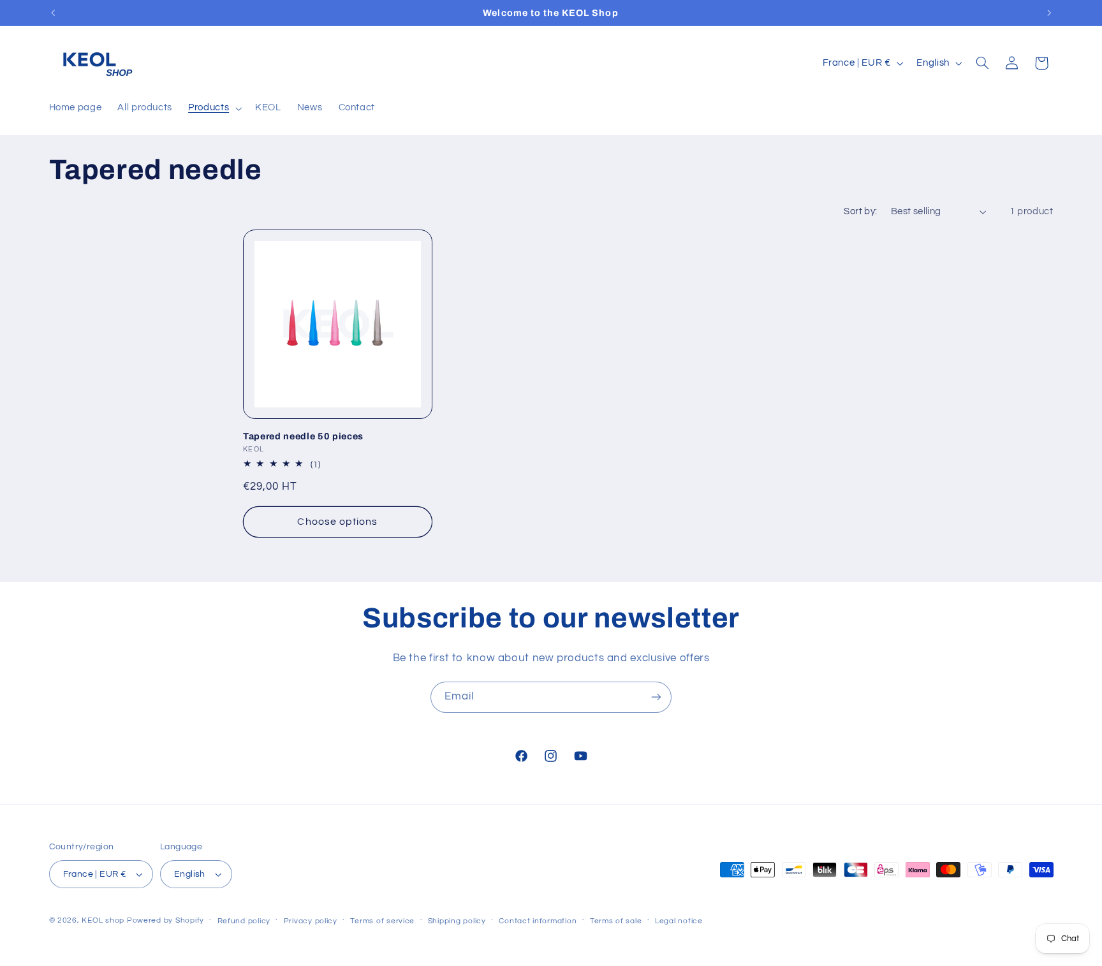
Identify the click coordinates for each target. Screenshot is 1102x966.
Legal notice (679, 921)
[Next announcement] (1049, 13)
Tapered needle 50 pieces (303, 435)
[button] (213, 108)
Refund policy (244, 921)
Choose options (337, 521)
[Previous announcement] (53, 13)
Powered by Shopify (165, 920)
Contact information (538, 921)
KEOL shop (103, 920)
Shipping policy (457, 921)
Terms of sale (616, 921)
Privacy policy (310, 921)
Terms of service (382, 921)
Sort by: (860, 211)
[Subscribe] (656, 697)
